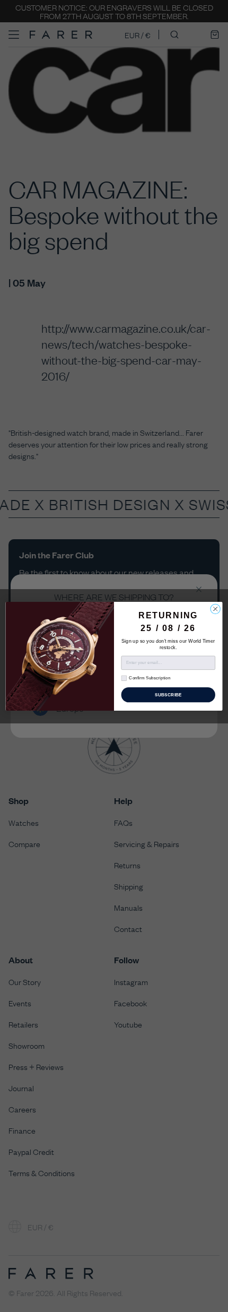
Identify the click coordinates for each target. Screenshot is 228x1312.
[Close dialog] (215, 609)
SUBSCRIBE (168, 694)
